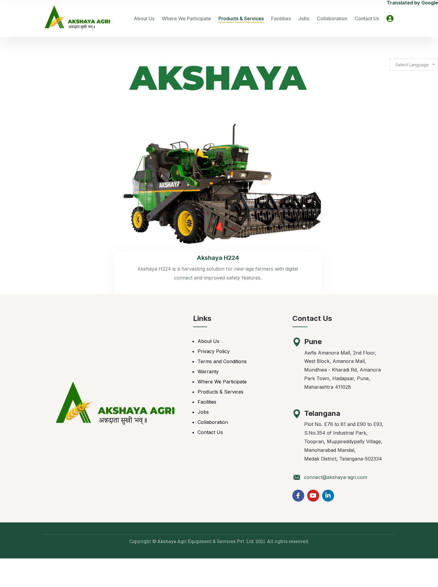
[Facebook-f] (298, 496)
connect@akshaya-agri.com (335, 477)
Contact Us (367, 18)
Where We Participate (186, 18)
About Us (144, 18)
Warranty (208, 371)
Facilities (281, 18)
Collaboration (332, 18)
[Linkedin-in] (328, 496)
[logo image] (77, 19)
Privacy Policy (214, 351)
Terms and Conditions (222, 361)
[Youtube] (313, 496)
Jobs (303, 18)
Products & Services (241, 18)
